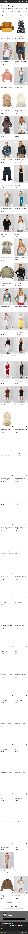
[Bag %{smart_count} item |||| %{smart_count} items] (26, 1)
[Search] (16, 1)
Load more (14, 906)
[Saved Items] (23, 1)
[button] (1, 925)
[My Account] (19, 1)
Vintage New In (4, 11)
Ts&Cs (26, 932)
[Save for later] (12, 33)
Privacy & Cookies (21, 932)
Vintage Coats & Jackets (15, 11)
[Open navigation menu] (2, 1)
